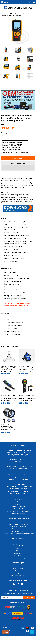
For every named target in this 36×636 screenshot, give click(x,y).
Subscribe (29, 597)
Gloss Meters (18, 482)
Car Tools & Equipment (18, 464)
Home (2, 14)
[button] (18, 167)
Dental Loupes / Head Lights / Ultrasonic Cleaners (18, 466)
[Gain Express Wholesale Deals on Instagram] (18, 584)
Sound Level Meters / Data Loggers (18, 524)
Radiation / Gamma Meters (18, 513)
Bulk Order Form (18, 568)
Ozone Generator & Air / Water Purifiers (18, 511)
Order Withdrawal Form (18, 575)
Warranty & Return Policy (18, 558)
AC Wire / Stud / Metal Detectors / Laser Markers (18, 450)
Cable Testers (18, 461)
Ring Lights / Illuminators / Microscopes (18, 518)
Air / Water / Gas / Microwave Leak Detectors (18, 452)
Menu (6, 2)
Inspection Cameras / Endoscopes (18, 489)
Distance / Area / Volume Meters (18, 468)
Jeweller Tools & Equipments (18, 493)
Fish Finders (18, 477)
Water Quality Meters (18, 538)
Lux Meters (18, 502)
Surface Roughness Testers (18, 529)
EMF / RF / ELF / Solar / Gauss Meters (18, 475)
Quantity (4, 133)
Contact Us (18, 571)
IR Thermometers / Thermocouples (18, 491)
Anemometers (18, 457)
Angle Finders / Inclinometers (18, 459)
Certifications (18, 551)
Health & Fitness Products (18, 484)
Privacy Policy (18, 553)
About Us (18, 548)
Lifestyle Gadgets (18, 499)
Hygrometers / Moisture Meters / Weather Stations (18, 486)
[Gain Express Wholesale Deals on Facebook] (14, 584)
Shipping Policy (18, 555)
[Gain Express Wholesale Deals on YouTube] (22, 584)
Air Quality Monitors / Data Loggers (18, 455)
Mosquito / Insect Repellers (18, 506)
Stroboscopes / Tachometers (18, 526)
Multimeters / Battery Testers (18, 509)
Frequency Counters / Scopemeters (18, 479)
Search (18, 566)
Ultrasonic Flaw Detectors (18, 531)
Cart (33, 2)
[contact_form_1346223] (32, 632)
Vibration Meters (18, 536)
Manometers (18, 504)
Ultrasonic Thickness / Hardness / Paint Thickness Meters (18, 533)
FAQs (18, 573)
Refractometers (18, 516)
